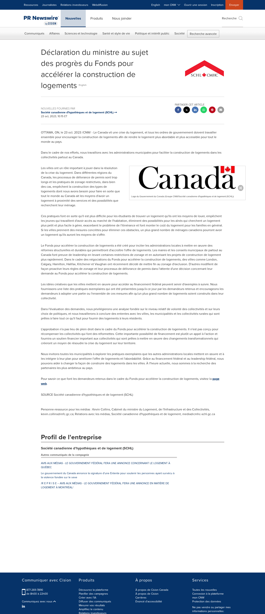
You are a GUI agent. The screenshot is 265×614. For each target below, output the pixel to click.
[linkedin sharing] (195, 110)
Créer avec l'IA (87, 597)
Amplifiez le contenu (91, 609)
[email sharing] (220, 110)
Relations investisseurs (74, 5)
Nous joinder (122, 18)
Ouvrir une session (195, 5)
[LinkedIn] (24, 606)
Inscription (217, 5)
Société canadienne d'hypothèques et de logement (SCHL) (87, 448)
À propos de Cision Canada (151, 590)
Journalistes (49, 5)
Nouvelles (73, 18)
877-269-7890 (34, 590)
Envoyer (234, 5)
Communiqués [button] (34, 33)
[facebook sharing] (178, 110)
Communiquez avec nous (37, 601)
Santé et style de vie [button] (116, 33)
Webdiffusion (100, 5)
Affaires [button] (54, 33)
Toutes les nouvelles (204, 590)
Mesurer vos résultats (92, 605)
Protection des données (206, 601)
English (155, 5)
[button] (187, 177)
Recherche (229, 18)
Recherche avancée (203, 34)
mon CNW (198, 597)
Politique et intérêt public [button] (152, 33)
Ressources (31, 5)
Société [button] (179, 33)
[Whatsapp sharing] (203, 110)
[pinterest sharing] (212, 110)
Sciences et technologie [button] (81, 33)
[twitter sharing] (186, 110)
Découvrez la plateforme (93, 590)
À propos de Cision (146, 594)
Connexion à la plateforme (208, 594)
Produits (96, 18)
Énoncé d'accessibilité (148, 601)
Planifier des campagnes (93, 594)
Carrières (140, 597)
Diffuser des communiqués (95, 601)
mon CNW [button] (171, 5)
